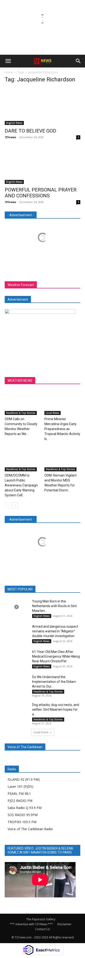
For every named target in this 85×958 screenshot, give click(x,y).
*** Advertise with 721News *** (31, 924)
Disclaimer (64, 924)
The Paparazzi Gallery (40, 919)
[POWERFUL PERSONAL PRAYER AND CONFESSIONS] (42, 165)
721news (10, 137)
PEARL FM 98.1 (19, 793)
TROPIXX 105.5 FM (22, 822)
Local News (52, 413)
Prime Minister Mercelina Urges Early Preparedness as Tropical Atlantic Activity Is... (62, 429)
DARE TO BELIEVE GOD (30, 131)
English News (14, 122)
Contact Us (42, 929)
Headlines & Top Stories (20, 413)
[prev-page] (8, 505)
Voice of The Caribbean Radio (30, 829)
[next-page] (15, 505)
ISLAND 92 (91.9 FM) (24, 779)
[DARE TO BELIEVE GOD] (42, 106)
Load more (41, 732)
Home (9, 72)
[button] (8, 61)
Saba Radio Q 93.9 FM (25, 807)
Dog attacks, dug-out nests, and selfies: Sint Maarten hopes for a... (55, 709)
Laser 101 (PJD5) (20, 786)
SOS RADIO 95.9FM (23, 815)
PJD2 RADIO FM (20, 800)
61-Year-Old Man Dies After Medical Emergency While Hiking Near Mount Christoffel (56, 656)
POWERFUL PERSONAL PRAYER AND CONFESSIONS (40, 193)
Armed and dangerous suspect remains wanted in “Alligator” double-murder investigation (55, 631)
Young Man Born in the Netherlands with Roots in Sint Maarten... (54, 606)
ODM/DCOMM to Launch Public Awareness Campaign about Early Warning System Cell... (21, 485)
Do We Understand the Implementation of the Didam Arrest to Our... (54, 681)
